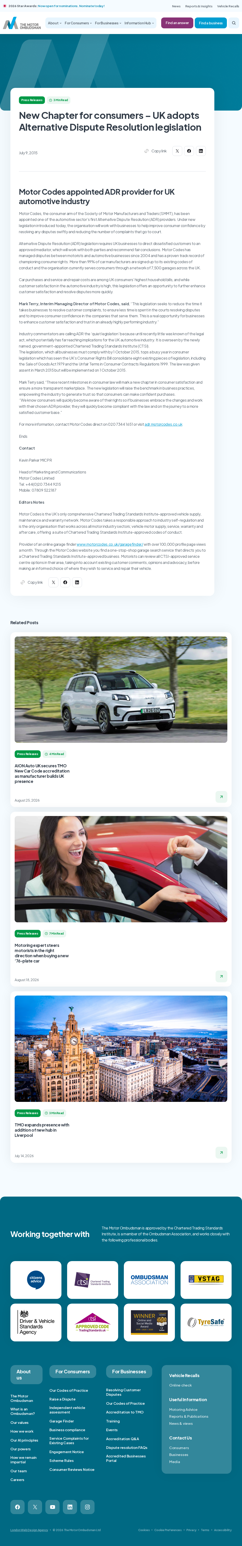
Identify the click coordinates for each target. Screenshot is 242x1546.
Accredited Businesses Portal (126, 1458)
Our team (18, 1471)
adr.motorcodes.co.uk (163, 424)
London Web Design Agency (29, 1530)
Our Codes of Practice (68, 1390)
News (176, 6)
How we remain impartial (23, 1459)
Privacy (191, 1530)
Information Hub (138, 23)
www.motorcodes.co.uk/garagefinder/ (110, 544)
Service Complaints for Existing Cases (69, 1440)
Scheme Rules (61, 1460)
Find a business (211, 23)
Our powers (20, 1449)
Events (112, 1429)
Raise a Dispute (62, 1399)
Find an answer (177, 23)
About (53, 23)
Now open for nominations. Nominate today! (71, 6)
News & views (181, 1423)
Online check (180, 1385)
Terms (205, 1530)
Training (113, 1421)
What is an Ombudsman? (22, 1411)
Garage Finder (61, 1421)
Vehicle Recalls (228, 6)
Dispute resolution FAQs (126, 1447)
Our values (19, 1422)
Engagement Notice (66, 1451)
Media (174, 1461)
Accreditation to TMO (125, 1412)
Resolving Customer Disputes (123, 1392)
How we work (22, 1431)
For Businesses (107, 23)
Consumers (179, 1447)
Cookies (144, 1530)
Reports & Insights (198, 6)
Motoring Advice (183, 1409)
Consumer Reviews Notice (72, 1469)
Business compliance (67, 1429)
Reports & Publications (188, 1416)
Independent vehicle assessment (67, 1409)
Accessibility (223, 1530)
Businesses (178, 1454)
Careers (17, 1479)
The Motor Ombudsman (21, 1398)
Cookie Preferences (168, 1530)
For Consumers (77, 23)
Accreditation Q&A (122, 1438)
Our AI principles (24, 1440)
